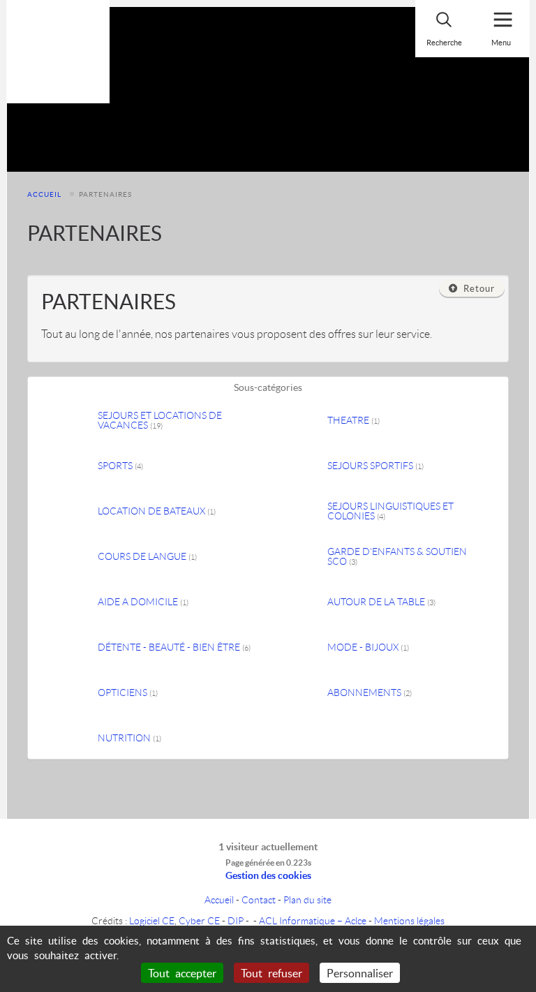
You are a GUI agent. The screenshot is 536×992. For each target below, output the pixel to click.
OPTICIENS (128, 692)
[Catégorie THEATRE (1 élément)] (299, 420)
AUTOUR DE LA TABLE (381, 602)
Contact (258, 899)
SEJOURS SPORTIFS (375, 466)
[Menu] (501, 28)
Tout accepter (182, 972)
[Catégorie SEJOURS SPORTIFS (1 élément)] (299, 466)
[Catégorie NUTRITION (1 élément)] (70, 738)
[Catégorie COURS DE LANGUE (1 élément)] (70, 556)
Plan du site (307, 899)
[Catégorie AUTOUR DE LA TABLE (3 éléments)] (299, 602)
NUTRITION (129, 738)
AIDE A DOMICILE (143, 602)
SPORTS (120, 466)
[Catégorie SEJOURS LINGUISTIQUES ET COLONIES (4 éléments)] (299, 511)
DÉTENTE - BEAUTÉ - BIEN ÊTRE (174, 647)
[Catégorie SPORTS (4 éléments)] (70, 466)
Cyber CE (199, 920)
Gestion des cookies (268, 875)
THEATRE (353, 420)
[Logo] (58, 51)
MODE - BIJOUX (368, 647)
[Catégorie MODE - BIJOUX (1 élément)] (299, 647)
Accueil (44, 194)
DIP (236, 920)
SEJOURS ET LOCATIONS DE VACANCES (160, 420)
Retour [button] (477, 288)
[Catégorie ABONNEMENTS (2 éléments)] (299, 693)
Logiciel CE (151, 920)
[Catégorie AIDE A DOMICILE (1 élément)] (70, 602)
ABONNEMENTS (369, 692)
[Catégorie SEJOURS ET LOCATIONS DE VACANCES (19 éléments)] (70, 420)
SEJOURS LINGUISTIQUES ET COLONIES (390, 511)
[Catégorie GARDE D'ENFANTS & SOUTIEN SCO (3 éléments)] (299, 556)
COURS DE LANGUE (147, 556)
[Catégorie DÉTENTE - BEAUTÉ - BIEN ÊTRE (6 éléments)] (70, 647)
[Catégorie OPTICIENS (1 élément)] (70, 693)
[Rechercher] (443, 28)
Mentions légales (409, 920)
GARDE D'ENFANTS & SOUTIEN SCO (397, 556)
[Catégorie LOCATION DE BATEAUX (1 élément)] (70, 511)
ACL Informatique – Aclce (312, 920)
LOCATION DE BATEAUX (157, 511)
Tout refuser (271, 972)
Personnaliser (360, 972)
